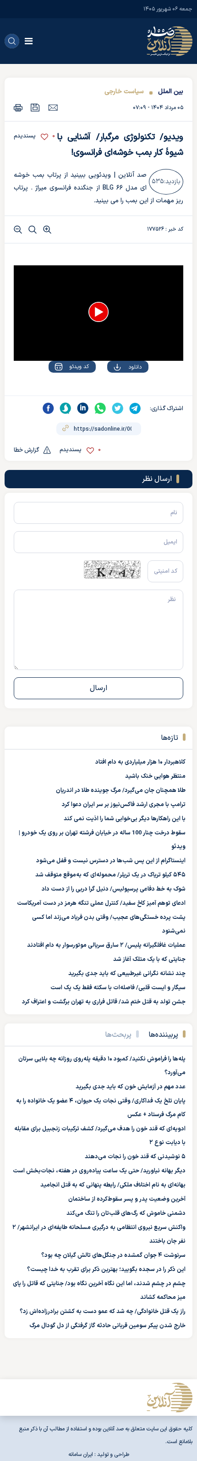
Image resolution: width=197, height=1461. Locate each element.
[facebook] (48, 408)
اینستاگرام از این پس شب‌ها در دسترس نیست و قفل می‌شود (111, 860)
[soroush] (65, 408)
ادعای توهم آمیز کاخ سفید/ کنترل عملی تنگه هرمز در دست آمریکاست (101, 903)
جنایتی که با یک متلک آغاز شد (149, 959)
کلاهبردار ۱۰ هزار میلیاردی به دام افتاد (140, 762)
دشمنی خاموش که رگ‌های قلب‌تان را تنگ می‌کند (126, 1213)
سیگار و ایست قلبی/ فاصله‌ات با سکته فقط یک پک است (118, 987)
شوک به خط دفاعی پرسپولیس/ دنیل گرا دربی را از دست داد (114, 889)
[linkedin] (83, 408)
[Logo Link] (169, 41)
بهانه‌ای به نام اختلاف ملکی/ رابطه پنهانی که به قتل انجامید (113, 1185)
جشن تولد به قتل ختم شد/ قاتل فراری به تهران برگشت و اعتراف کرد (104, 1002)
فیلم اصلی (116, 393)
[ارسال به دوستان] (53, 107)
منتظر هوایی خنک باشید (155, 776)
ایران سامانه (80, 1454)
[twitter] (118, 408)
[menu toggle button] (28, 41)
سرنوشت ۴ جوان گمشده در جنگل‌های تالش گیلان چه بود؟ (113, 1255)
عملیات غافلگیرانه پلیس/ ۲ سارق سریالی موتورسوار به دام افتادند (106, 945)
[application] (98, 312)
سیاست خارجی (124, 91)
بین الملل (170, 91)
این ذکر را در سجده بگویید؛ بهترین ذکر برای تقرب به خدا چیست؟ (106, 1269)
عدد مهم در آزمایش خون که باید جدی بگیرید (131, 1087)
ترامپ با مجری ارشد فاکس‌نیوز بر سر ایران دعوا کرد (124, 804)
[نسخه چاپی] (18, 107)
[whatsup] (100, 408)
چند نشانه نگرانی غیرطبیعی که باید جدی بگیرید (127, 973)
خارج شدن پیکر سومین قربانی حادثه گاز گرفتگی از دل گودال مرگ (107, 1325)
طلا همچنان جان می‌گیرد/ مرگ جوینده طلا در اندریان (121, 790)
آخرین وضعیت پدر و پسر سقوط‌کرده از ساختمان (127, 1199)
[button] (98, 312)
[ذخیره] (35, 107)
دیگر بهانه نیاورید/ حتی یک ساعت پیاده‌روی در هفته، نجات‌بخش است (99, 1171)
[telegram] (135, 408)
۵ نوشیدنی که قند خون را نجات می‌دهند (135, 1156)
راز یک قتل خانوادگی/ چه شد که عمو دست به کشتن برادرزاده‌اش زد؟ (103, 1311)
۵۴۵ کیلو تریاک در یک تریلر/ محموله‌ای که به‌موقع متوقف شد (110, 875)
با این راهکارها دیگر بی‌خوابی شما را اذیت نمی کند (125, 818)
